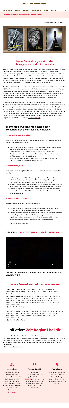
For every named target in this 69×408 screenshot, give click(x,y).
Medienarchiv (12, 275)
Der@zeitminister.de (17, 347)
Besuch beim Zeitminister (34, 3)
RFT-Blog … (57, 383)
